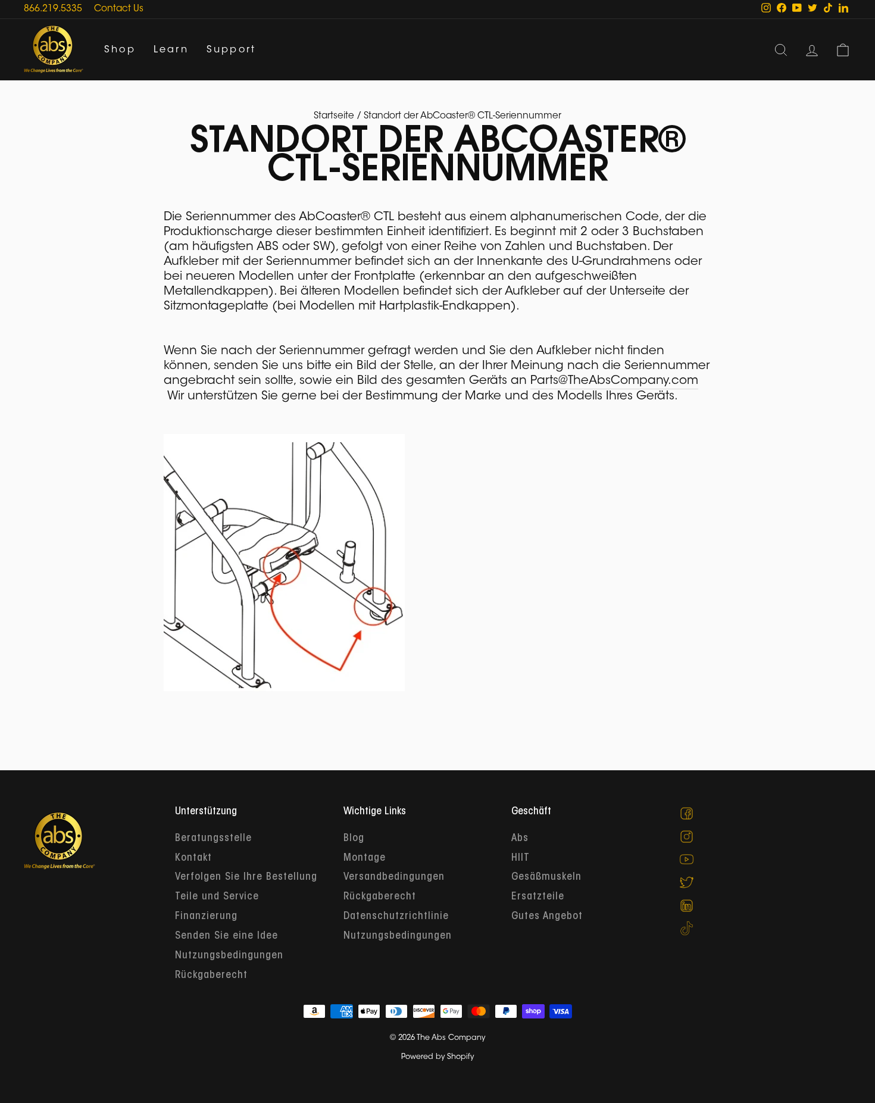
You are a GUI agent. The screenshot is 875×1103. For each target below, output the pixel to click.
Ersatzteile (537, 897)
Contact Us (118, 9)
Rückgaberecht (211, 975)
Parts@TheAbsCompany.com (614, 381)
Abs (520, 838)
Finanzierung (206, 916)
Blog (353, 838)
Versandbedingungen (394, 877)
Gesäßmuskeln (546, 877)
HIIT (520, 858)
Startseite (334, 116)
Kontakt (193, 858)
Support (231, 50)
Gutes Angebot (547, 916)
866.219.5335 (53, 9)
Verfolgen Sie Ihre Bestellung (246, 877)
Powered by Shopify (437, 1057)
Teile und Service (217, 897)
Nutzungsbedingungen (229, 956)
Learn (171, 50)
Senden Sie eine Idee (226, 936)
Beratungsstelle (213, 838)
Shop (120, 50)
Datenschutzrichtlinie (396, 916)
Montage (364, 858)
